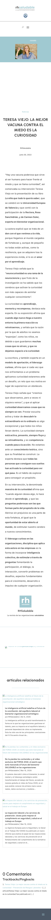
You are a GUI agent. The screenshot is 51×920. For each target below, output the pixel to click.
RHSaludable (13, 717)
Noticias (25, 112)
